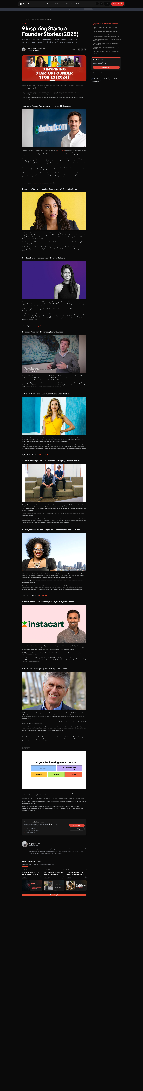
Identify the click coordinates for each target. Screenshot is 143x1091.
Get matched (76, 825)
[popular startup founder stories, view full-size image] (54, 128)
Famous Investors (39, 183)
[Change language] (97, 3)
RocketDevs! (41, 793)
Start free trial (88, 9)
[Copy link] (79, 49)
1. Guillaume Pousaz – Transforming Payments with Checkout (105, 24)
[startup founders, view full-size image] (54, 416)
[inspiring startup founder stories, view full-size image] (54, 211)
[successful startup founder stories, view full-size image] (54, 552)
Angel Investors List (42, 326)
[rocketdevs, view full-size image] (54, 770)
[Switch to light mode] (101, 3)
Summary (95, 53)
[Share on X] (82, 49)
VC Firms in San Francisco (45, 455)
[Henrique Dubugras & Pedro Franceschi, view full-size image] (54, 483)
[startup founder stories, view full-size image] (54, 280)
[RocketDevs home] (26, 3)
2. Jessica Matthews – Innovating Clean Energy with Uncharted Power (105, 28)
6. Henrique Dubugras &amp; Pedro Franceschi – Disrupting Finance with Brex (107, 40)
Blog (26, 19)
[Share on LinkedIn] (85, 49)
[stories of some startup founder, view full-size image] (54, 624)
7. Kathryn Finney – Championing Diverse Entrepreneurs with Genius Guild (106, 44)
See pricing (77, 829)
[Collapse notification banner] (141, 9)
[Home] (22, 19)
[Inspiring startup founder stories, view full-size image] (54, 691)
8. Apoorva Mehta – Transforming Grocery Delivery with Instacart (106, 48)
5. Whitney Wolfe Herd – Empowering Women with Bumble (106, 36)
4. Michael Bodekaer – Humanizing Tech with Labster (105, 34)
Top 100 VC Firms (44, 596)
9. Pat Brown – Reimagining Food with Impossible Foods (106, 51)
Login (107, 3)
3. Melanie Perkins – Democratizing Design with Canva (105, 31)
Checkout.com (61, 150)
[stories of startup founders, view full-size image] (54, 354)
